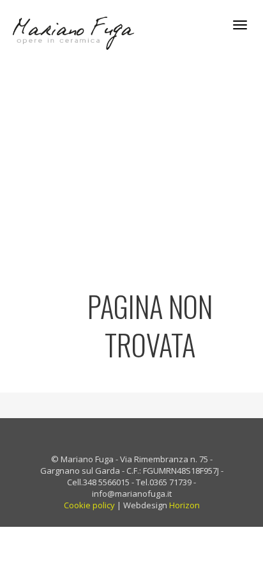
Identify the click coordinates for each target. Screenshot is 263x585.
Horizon (184, 505)
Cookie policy (89, 505)
